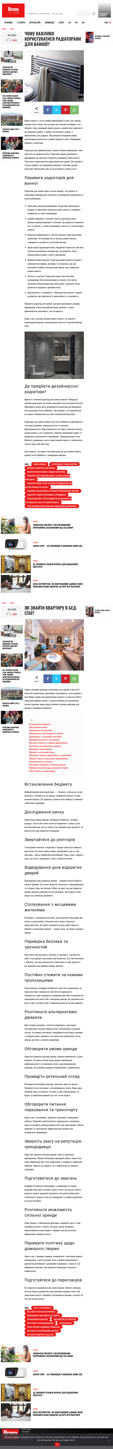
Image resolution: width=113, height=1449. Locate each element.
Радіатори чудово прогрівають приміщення (46, 494)
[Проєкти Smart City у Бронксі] (12, 119)
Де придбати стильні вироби (64, 464)
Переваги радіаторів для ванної (41, 467)
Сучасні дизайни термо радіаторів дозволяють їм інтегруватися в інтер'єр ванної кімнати (48, 500)
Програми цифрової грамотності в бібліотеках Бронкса (11, 155)
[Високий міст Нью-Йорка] (104, 9)
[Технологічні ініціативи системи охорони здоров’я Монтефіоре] (12, 57)
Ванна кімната (40, 464)
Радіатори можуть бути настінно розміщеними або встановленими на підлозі (48, 485)
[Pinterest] (65, 109)
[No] (109, 1441)
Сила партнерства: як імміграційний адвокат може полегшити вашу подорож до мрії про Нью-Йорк (58, 585)
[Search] (94, 13)
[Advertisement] (99, 91)
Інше (12, 28)
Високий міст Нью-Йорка (103, 15)
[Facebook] (47, 109)
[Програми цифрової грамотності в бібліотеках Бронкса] (12, 143)
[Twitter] (56, 109)
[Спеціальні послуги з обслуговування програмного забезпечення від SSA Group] (16, 525)
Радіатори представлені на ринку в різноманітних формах (53, 490)
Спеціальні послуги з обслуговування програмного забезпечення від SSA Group (53, 526)
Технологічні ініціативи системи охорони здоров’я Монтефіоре (10, 70)
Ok (57, 1444)
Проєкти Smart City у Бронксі (11, 130)
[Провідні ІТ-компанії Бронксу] (90, 37)
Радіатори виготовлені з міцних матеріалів (46, 471)
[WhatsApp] (74, 109)
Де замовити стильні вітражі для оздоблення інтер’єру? (55, 565)
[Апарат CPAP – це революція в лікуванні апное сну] (16, 545)
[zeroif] (9, 40)
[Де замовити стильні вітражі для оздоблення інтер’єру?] (16, 564)
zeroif (14, 40)
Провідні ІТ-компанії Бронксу (102, 37)
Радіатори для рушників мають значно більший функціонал (47, 477)
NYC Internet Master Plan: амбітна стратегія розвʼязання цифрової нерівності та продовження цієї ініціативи (12, 102)
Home (4, 28)
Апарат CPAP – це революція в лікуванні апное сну (57, 545)
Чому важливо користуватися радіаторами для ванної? (52, 506)
